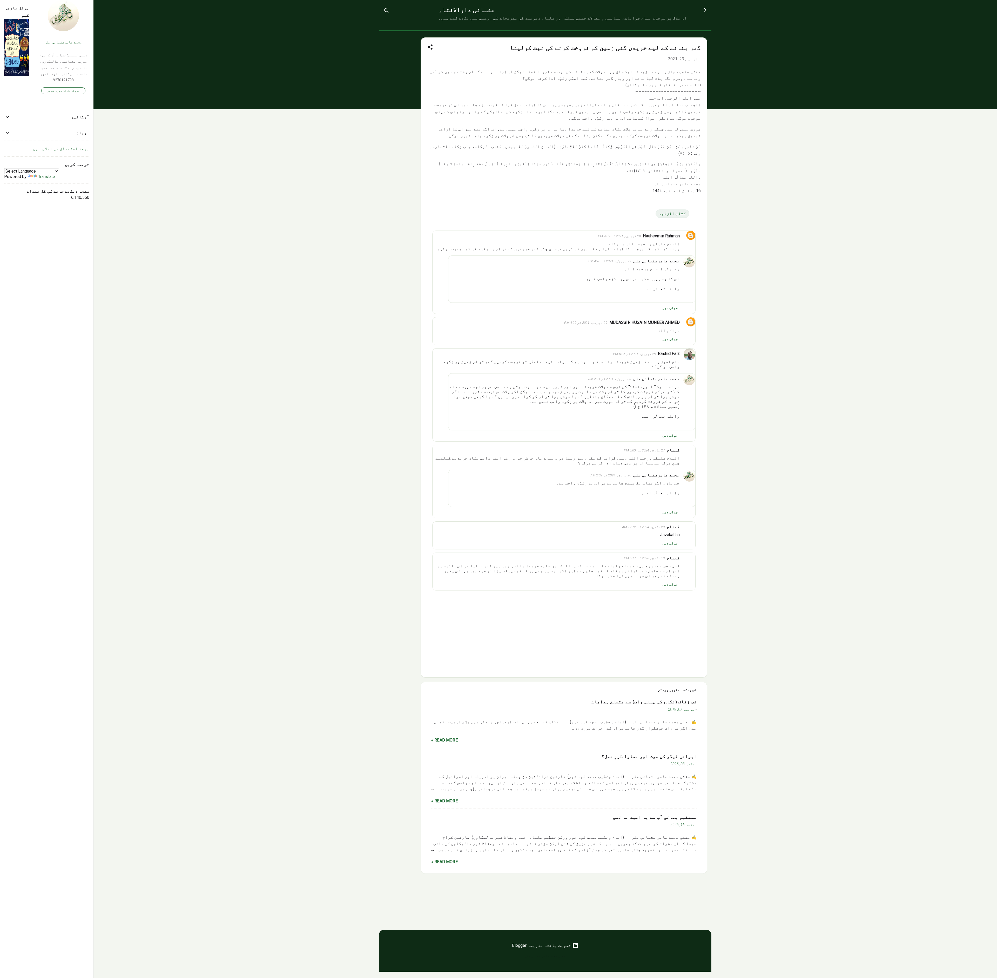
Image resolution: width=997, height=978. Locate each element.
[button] (430, 48)
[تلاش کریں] (386, 11)
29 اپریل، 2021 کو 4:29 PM (585, 323)
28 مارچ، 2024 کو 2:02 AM (610, 475)
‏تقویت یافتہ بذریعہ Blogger (542, 945)
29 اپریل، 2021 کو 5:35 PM (634, 354)
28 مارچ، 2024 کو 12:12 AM (643, 527)
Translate (46, 176)
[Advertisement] (399, 109)
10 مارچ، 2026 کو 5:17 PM (644, 558)
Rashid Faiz (669, 353)
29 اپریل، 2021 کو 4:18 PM (609, 261)
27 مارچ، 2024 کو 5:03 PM (644, 450)
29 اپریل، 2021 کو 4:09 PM (619, 236)
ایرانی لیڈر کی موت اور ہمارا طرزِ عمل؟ (649, 756)
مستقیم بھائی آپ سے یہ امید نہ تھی (655, 817)
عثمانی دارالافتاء (467, 9)
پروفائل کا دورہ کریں (63, 91)
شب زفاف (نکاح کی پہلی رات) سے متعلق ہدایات (644, 701)
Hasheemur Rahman (661, 235)
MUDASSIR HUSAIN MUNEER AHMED (644, 322)
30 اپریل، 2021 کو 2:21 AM (609, 379)
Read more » (444, 740)
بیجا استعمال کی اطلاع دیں (61, 148)
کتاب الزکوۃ (672, 213)
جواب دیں (670, 308)
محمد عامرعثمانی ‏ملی (656, 260)
